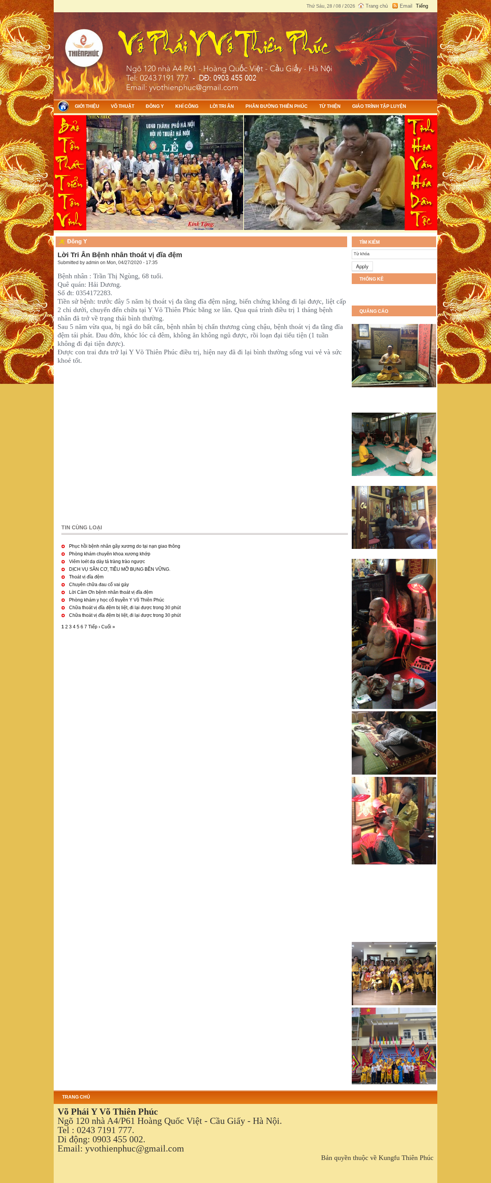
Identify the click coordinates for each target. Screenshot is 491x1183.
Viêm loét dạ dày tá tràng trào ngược (107, 561)
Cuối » (108, 627)
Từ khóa (361, 253)
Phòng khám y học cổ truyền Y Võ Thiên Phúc (116, 600)
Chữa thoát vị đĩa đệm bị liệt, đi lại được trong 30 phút (125, 607)
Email (406, 6)
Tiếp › (94, 627)
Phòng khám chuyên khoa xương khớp (109, 554)
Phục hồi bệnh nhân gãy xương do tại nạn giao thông (124, 546)
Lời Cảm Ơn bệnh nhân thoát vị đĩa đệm (111, 592)
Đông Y (155, 106)
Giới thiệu (87, 106)
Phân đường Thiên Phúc (277, 106)
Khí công (186, 106)
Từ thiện (330, 106)
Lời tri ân (222, 106)
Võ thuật (122, 106)
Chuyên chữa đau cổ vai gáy (99, 584)
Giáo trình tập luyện (379, 106)
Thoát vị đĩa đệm (86, 577)
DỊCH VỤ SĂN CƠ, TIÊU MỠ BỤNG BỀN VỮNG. (119, 569)
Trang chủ (377, 6)
